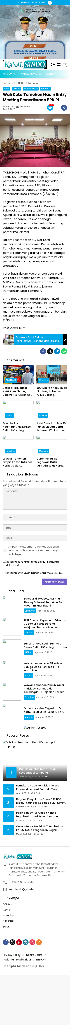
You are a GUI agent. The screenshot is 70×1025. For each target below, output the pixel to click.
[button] (53, 64)
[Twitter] (50, 351)
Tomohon (45, 88)
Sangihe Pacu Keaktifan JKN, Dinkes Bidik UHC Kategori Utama (17, 427)
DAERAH (16, 88)
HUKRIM (43, 415)
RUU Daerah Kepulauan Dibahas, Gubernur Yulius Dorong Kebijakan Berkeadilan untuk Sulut (51, 391)
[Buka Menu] (59, 64)
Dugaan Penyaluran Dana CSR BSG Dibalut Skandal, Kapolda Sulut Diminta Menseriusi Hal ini (41, 801)
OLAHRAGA (11, 380)
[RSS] (39, 942)
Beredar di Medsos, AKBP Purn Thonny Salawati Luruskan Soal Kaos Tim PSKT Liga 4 (18, 391)
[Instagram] (32, 942)
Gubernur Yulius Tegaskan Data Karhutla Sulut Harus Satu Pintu (49, 462)
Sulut (6, 926)
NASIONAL (9, 921)
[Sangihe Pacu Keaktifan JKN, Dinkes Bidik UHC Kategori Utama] (18, 410)
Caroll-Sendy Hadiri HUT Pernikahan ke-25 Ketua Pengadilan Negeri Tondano (39, 828)
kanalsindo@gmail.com (23, 889)
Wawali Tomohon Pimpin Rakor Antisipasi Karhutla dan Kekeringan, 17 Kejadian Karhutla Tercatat (18, 462)
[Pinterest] (19, 942)
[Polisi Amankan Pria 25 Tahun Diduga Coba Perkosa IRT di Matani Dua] (51, 410)
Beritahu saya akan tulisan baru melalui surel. (34, 573)
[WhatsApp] (64, 351)
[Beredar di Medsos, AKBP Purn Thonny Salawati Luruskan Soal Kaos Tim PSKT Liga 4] (18, 374)
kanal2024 (8, 107)
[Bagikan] (64, 108)
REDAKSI (41, 959)
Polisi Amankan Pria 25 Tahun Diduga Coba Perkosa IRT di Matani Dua (51, 427)
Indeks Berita (34, 955)
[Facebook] (43, 351)
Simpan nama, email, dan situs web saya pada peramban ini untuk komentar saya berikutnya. (33, 550)
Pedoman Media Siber (17, 959)
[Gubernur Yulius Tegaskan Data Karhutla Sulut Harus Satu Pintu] (51, 445)
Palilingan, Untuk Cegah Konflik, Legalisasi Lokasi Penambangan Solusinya (37, 814)
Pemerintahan (31, 88)
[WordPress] (26, 942)
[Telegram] (57, 351)
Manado (43, 380)
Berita (7, 88)
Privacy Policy (11, 955)
